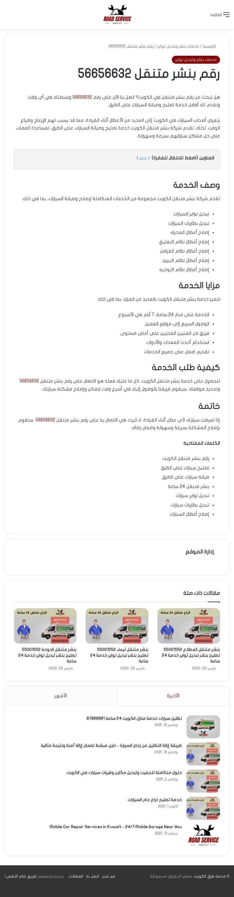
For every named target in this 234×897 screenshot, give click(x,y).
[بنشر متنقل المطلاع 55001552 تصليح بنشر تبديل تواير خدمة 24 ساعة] (189, 626)
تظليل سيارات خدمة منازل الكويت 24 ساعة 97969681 (134, 718)
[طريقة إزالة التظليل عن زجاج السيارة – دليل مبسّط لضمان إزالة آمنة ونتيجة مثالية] (203, 754)
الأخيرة (173, 695)
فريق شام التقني (21, 876)
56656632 (82, 97)
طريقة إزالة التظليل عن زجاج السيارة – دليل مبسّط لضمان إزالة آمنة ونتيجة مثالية (111, 745)
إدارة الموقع (200, 552)
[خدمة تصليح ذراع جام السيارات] (203, 808)
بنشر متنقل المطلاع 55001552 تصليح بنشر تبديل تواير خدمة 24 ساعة (191, 655)
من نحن (108, 876)
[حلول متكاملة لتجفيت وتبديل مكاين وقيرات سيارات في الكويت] (203, 781)
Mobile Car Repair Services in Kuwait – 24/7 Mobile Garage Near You (116, 827)
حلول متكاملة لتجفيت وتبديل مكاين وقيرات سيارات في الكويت (124, 772)
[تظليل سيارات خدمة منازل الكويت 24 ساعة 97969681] (203, 726)
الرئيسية (210, 46)
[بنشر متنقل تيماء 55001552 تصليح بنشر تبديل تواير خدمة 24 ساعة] (117, 626)
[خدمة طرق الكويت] (117, 14)
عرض (143, 158)
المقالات (76, 876)
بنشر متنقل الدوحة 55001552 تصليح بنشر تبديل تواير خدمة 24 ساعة (47, 655)
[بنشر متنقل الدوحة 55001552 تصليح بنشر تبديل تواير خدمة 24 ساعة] (45, 626)
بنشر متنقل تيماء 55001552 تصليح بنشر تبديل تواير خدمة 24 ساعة (119, 655)
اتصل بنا (92, 876)
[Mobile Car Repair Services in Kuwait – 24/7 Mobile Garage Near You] (203, 835)
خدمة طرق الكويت (210, 876)
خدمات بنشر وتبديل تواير (178, 46)
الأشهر (61, 695)
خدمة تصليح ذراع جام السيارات (155, 799)
